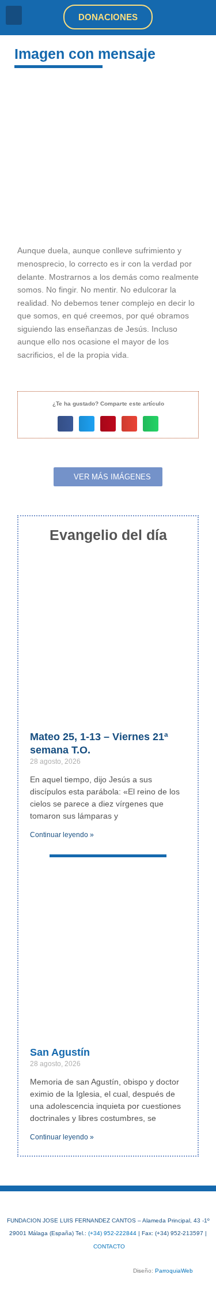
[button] (14, 15)
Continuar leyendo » (62, 835)
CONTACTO (109, 1246)
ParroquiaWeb (174, 1270)
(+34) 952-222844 (112, 1233)
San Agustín (60, 1052)
